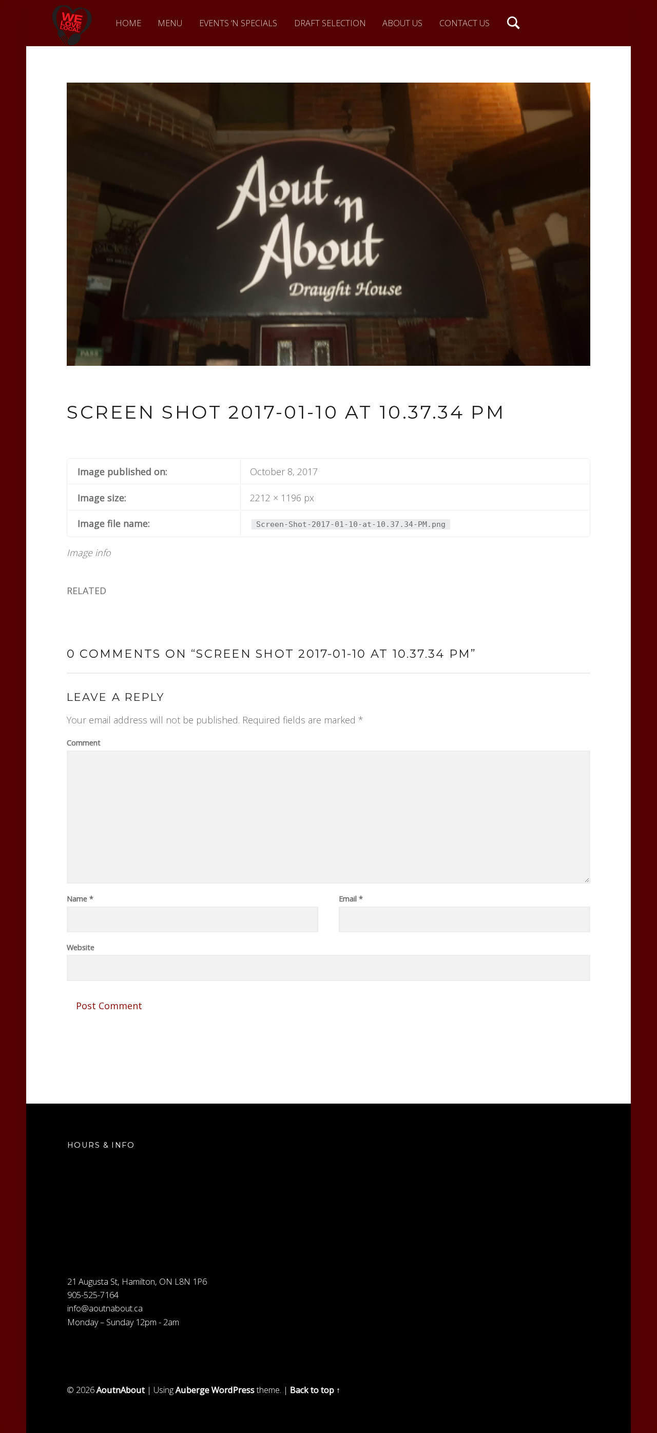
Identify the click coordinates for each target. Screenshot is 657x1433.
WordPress (233, 1390)
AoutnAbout (120, 1390)
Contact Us (464, 23)
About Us (402, 23)
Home (128, 23)
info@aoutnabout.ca (105, 1308)
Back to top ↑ (315, 1390)
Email (351, 898)
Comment (84, 742)
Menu (170, 23)
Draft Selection (330, 23)
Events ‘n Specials (238, 23)
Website (80, 947)
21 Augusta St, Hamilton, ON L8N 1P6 (137, 1281)
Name (80, 898)
